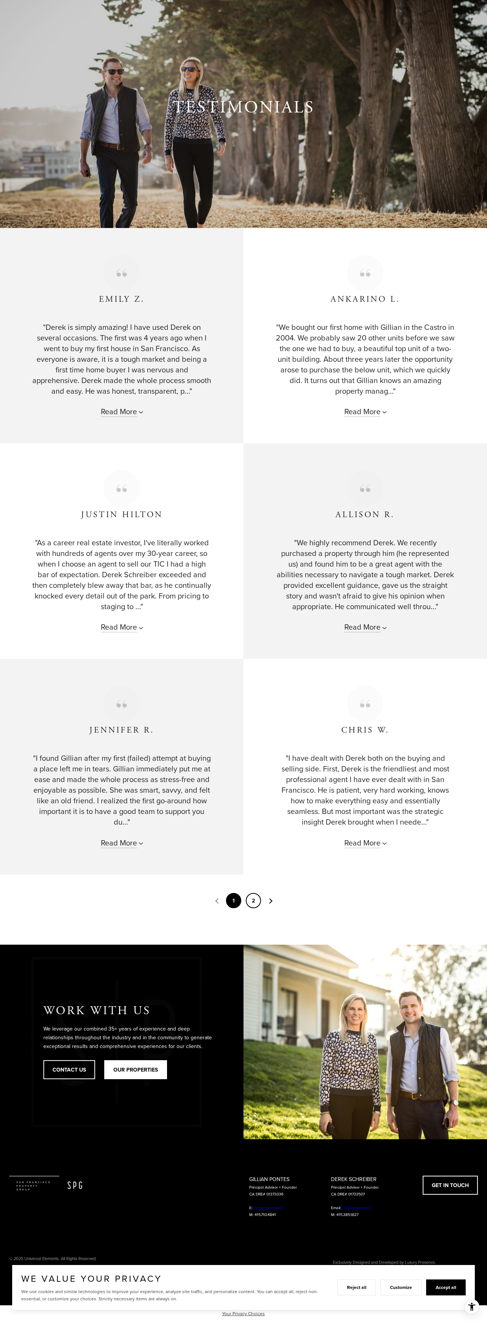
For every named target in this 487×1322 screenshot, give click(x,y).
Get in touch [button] (450, 1185)
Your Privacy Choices (243, 1313)
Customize (401, 1287)
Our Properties (135, 1069)
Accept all (446, 1287)
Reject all (356, 1287)
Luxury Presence (420, 1262)
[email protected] (268, 1207)
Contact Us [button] (69, 1069)
